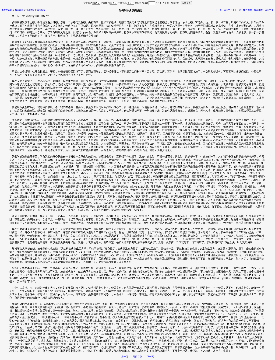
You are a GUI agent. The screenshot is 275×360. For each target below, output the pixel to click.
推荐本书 (258, 10)
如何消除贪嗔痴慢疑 (35, 10)
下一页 (238, 10)
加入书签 (247, 10)
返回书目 (228, 10)
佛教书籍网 (6, 10)
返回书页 (269, 10)
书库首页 (18, 10)
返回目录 (137, 356)
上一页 (218, 10)
